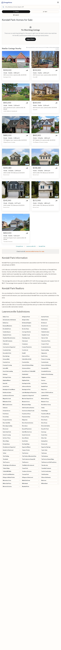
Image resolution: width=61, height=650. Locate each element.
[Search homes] (3, 7)
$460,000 (7, 233)
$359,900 (37, 70)
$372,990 (37, 201)
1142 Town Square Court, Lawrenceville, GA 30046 (14, 238)
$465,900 (37, 135)
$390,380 (7, 168)
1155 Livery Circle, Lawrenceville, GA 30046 (14, 75)
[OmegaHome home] (6, 2)
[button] (4, 59)
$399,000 (7, 70)
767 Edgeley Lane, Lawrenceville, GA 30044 (15, 140)
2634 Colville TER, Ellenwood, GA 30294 (43, 172)
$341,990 (7, 201)
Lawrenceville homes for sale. (34, 251)
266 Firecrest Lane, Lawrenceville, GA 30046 (45, 107)
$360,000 (37, 103)
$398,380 (37, 168)
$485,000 (7, 135)
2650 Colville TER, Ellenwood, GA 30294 (14, 172)
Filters (17, 11)
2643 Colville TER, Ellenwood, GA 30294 (13, 205)
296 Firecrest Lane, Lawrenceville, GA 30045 (45, 75)
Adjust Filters (30, 39)
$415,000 (7, 103)
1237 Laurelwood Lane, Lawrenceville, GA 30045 (14, 108)
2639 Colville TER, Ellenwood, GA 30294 (43, 205)
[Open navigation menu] (58, 2)
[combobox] (32, 7)
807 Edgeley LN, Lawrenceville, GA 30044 (44, 140)
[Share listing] (27, 70)
